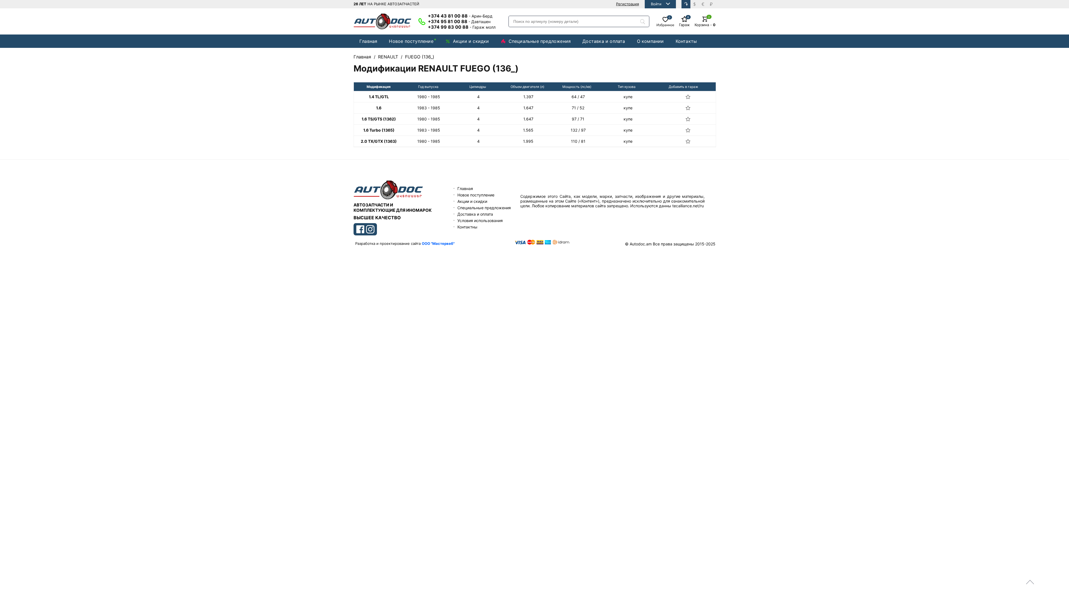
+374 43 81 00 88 (460, 16)
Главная (368, 41)
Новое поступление (411, 41)
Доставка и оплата (603, 41)
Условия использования (480, 220)
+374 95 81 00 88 (459, 21)
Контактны (467, 227)
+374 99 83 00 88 (462, 27)
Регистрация (627, 4)
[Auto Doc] (382, 21)
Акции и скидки (471, 41)
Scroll (1030, 582)
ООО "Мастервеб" (438, 243)
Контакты (686, 41)
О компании (650, 41)
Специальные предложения (540, 41)
